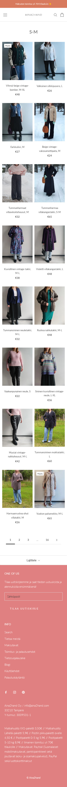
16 (47, 539)
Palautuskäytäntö (14, 677)
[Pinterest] (23, 692)
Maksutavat (11, 645)
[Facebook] (5, 692)
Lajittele (32, 560)
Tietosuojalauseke (14, 658)
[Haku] (55, 14)
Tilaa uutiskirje (24, 608)
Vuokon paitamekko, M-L (49, 513)
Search (8, 632)
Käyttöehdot (11, 671)
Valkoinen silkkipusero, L (50, 86)
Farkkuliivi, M (17, 146)
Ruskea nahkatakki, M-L (49, 330)
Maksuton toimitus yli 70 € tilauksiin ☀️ (33, 4)
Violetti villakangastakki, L (49, 269)
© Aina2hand (33, 777)
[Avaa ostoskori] (62, 15)
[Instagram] (14, 692)
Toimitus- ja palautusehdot (19, 651)
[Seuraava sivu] (56, 540)
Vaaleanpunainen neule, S (17, 391)
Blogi (7, 664)
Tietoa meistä (12, 638)
